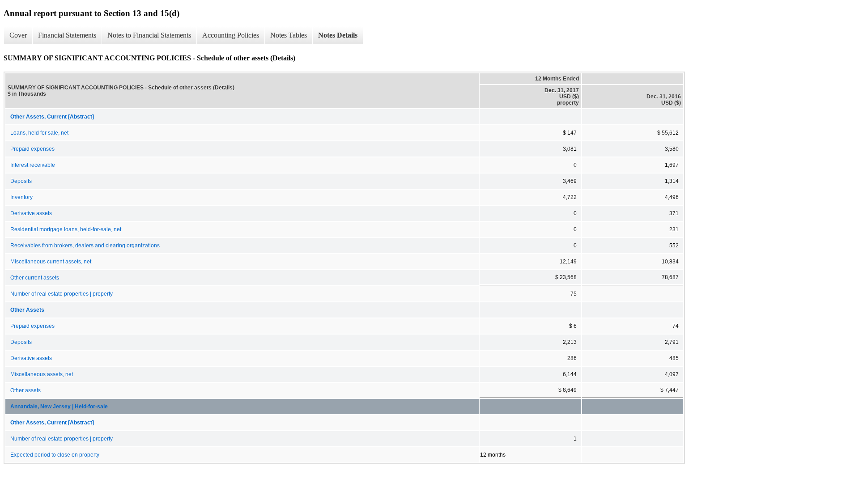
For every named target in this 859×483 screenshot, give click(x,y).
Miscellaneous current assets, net (50, 261)
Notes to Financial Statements (149, 35)
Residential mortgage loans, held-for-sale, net (65, 229)
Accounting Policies (230, 35)
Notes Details (337, 35)
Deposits (21, 181)
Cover (18, 35)
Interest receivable (32, 165)
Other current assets (34, 277)
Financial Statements (67, 35)
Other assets (25, 390)
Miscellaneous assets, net (41, 374)
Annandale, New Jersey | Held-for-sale (59, 406)
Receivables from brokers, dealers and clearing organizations (85, 245)
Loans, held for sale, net (39, 133)
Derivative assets (31, 213)
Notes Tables (288, 35)
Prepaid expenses (32, 149)
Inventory (21, 197)
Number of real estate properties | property (61, 294)
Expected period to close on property (54, 455)
